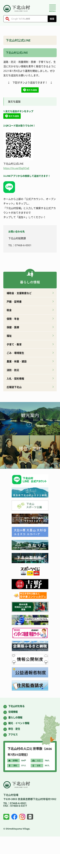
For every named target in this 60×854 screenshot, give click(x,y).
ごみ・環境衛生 (15, 353)
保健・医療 (13, 327)
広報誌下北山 (14, 387)
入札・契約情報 (15, 378)
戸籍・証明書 (14, 301)
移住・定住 (30, 448)
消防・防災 (13, 370)
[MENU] (52, 7)
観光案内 (30, 415)
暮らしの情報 (15, 717)
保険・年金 (13, 318)
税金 (9, 310)
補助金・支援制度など (19, 293)
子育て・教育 (14, 344)
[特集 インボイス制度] (30, 637)
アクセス (13, 734)
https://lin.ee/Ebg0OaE (16, 168)
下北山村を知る (16, 706)
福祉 (9, 335)
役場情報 (13, 711)
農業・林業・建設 (17, 361)
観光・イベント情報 (18, 723)
